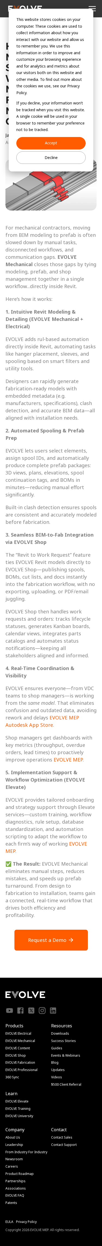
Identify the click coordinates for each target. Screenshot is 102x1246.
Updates (58, 1069)
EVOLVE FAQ (14, 1195)
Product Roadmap (19, 1173)
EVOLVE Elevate (17, 1101)
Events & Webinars (65, 1055)
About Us (12, 1137)
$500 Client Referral (66, 1084)
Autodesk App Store (29, 725)
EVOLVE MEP (64, 717)
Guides (56, 1048)
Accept (51, 142)
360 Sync (12, 1077)
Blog (54, 1062)
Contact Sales (61, 1137)
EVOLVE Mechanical (20, 1040)
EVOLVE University (19, 1116)
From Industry (16, 1152)
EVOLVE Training (17, 1108)
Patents (11, 1202)
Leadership (14, 1144)
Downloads (60, 1033)
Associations (15, 1188)
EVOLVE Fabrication (20, 1062)
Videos (56, 1077)
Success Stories (63, 1040)
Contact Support (64, 1144)
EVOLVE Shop (15, 1055)
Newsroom (14, 1159)
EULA (9, 1221)
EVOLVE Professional (21, 1069)
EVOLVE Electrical (18, 1033)
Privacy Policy (26, 1221)
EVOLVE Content (17, 1048)
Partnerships (15, 1181)
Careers (11, 1166)
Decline (51, 157)
